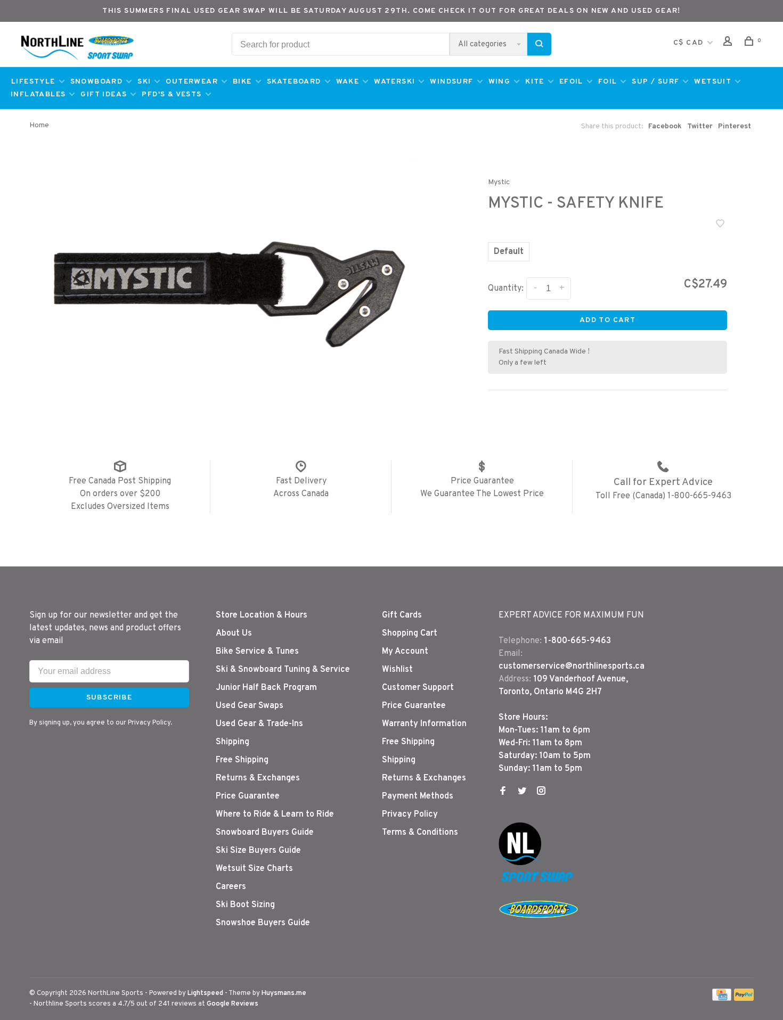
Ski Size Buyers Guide (258, 850)
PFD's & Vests (171, 94)
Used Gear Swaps (249, 706)
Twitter (700, 126)
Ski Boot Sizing (245, 905)
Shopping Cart (409, 633)
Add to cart (607, 320)
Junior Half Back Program (266, 687)
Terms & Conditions (420, 832)
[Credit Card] (721, 998)
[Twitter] (522, 792)
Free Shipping (242, 760)
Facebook (665, 126)
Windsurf (451, 81)
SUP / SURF (655, 81)
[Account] (729, 43)
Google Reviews (232, 1004)
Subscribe (109, 697)
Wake (348, 81)
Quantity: (506, 288)
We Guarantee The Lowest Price (482, 494)
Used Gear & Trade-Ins (259, 724)
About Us (234, 633)
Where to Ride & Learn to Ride (275, 814)
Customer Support (418, 687)
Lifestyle (33, 81)
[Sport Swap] (538, 881)
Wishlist (397, 669)
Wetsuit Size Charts (254, 868)
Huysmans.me (284, 993)
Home (39, 125)
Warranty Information (424, 724)
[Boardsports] (538, 928)
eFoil (571, 81)
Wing (499, 81)
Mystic (499, 182)
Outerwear (192, 81)
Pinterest (734, 126)
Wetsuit (712, 81)
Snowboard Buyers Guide (265, 832)
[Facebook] (503, 792)
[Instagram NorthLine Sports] (541, 792)
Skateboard (294, 81)
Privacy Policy (410, 814)
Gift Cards (402, 615)
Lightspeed (205, 993)
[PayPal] (744, 998)
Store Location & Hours (261, 615)
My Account (405, 651)
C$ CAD (689, 42)
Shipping (232, 742)
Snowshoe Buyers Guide (263, 923)
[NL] (520, 863)
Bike (242, 81)
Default (509, 251)
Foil (607, 81)
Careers (231, 887)
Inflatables (38, 94)
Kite (534, 81)
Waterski (394, 81)
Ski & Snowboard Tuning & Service (283, 669)
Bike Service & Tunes (257, 651)
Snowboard (96, 81)
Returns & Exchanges (258, 778)
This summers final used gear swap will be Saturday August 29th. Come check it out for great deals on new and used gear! (391, 10)
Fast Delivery (301, 481)
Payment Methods (417, 796)
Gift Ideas (103, 94)
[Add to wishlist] (720, 225)
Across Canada (301, 494)
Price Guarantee (482, 481)
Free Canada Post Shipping (120, 481)
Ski (144, 81)
